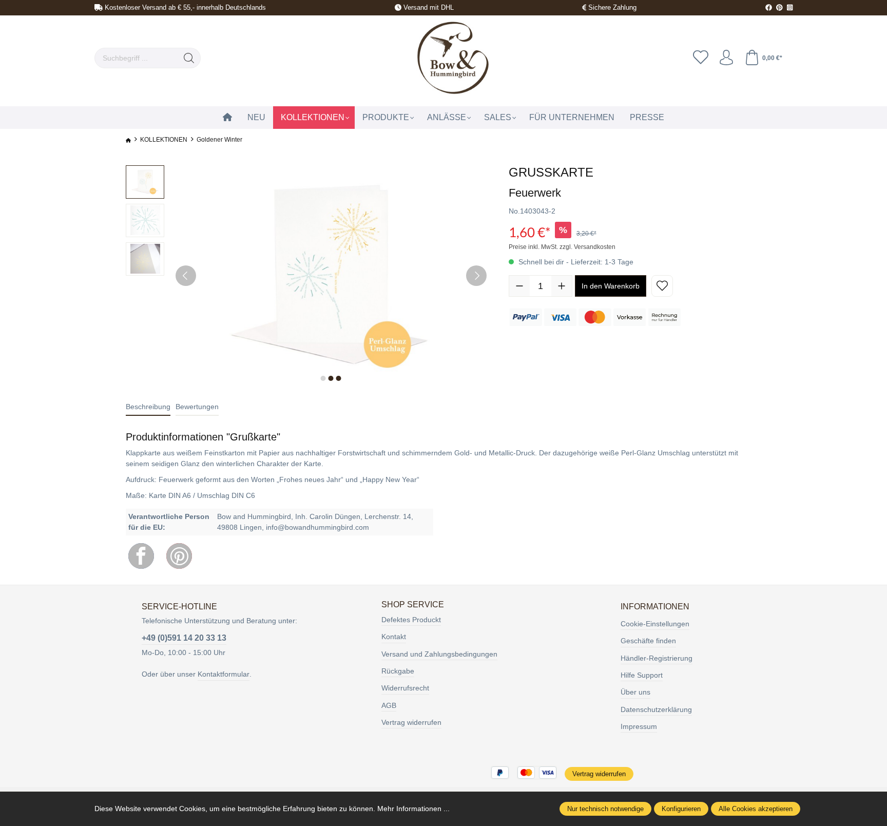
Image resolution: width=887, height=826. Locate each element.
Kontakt (393, 636)
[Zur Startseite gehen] (451, 58)
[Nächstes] (476, 275)
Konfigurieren (681, 809)
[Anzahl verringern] (519, 286)
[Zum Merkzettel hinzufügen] (662, 286)
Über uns (635, 692)
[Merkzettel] (700, 58)
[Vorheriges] (186, 275)
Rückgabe (397, 671)
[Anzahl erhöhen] (561, 286)
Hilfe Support (642, 675)
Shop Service (412, 605)
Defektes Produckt (411, 620)
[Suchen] (189, 58)
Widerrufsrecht (405, 688)
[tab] (148, 407)
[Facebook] (141, 556)
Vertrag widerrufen (411, 722)
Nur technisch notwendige (605, 809)
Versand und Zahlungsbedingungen (439, 654)
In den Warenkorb (611, 286)
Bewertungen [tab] (197, 406)
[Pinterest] (179, 556)
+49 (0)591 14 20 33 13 (184, 637)
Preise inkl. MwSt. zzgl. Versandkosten (562, 247)
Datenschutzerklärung (656, 709)
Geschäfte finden (648, 641)
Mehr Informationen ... (413, 808)
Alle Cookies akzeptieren (756, 809)
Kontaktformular (223, 674)
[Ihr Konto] (726, 58)
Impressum (639, 726)
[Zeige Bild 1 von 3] (323, 378)
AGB (388, 705)
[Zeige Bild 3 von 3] (338, 378)
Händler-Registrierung (656, 658)
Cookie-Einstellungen (655, 624)
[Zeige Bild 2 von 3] (331, 378)
